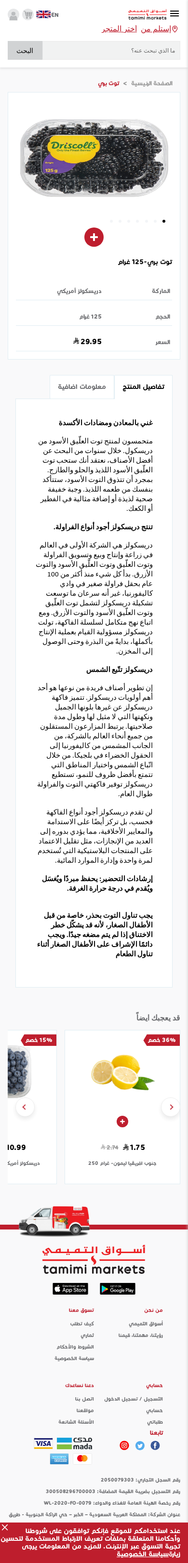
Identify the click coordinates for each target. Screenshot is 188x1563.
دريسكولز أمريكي (79, 290)
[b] (140, 1445)
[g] (155, 1445)
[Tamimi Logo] (147, 14)
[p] (124, 1445)
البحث (24, 50)
